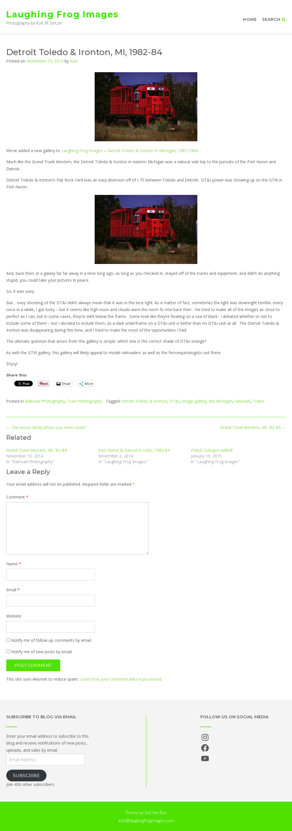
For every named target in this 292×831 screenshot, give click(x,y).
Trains (258, 401)
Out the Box (156, 812)
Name (13, 563)
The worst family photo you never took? (46, 427)
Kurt (74, 61)
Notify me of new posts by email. (41, 651)
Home (250, 19)
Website (13, 616)
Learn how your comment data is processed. (121, 679)
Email (13, 589)
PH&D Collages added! (212, 450)
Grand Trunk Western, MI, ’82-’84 (253, 427)
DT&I (175, 401)
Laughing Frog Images (62, 14)
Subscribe (26, 775)
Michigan (224, 401)
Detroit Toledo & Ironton (144, 401)
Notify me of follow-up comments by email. (51, 640)
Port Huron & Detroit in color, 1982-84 (134, 450)
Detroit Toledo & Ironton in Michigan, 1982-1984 (152, 150)
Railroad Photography (45, 401)
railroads (243, 401)
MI (211, 401)
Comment (17, 497)
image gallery (194, 401)
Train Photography (84, 401)
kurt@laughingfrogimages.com (146, 820)
